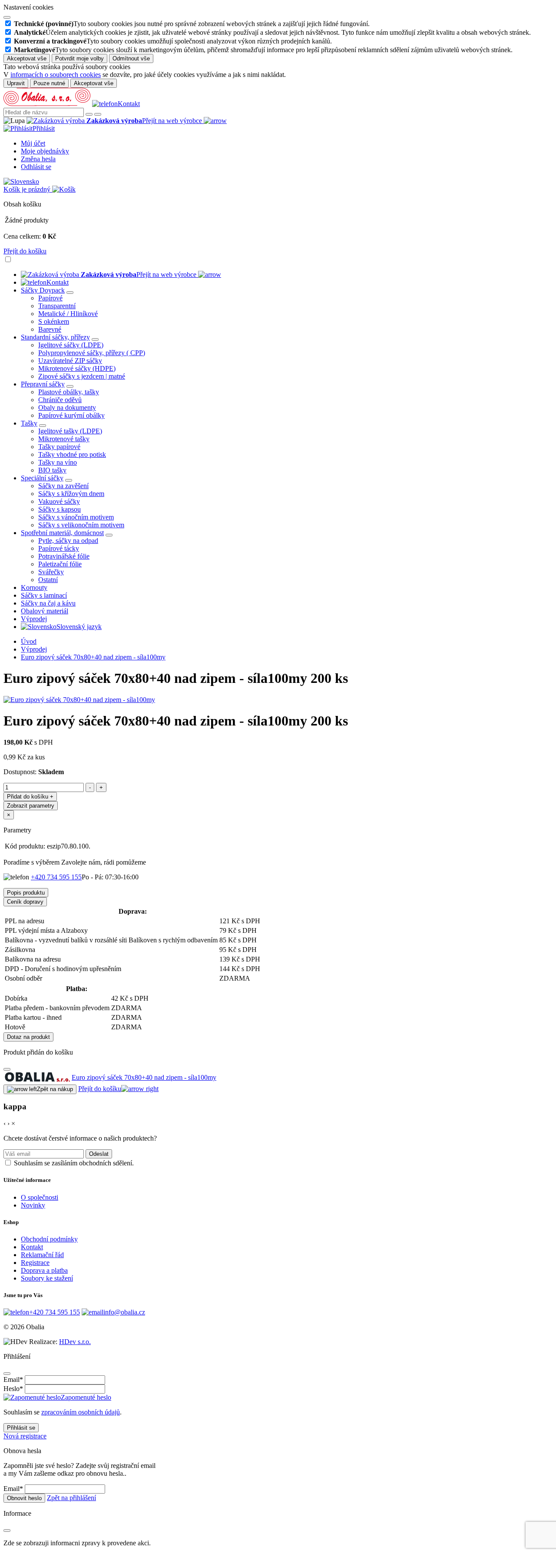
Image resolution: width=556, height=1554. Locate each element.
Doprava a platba (44, 1270)
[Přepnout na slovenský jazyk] (21, 181)
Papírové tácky (58, 548)
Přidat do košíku (30, 796)
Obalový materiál (44, 611)
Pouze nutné (49, 83)
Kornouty (34, 587)
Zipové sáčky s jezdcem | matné (81, 376)
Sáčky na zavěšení (63, 485)
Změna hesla (38, 159)
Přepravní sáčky (43, 384)
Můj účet (33, 143)
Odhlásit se (36, 166)
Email (13, 1379)
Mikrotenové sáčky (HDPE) (77, 368)
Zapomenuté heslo (86, 1397)
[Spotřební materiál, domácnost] (109, 535)
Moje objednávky (45, 151)
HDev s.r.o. (75, 1341)
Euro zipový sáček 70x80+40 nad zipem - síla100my (93, 657)
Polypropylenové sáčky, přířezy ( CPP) (91, 352)
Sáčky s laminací (44, 595)
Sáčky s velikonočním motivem (81, 525)
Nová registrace (24, 1436)
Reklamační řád (42, 1254)
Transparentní (57, 305)
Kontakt (129, 103)
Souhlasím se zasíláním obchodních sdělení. (74, 1163)
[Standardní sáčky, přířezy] (95, 339)
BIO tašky (52, 470)
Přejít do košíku (24, 251)
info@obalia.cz (124, 1312)
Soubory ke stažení (47, 1278)
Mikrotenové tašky (63, 439)
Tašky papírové (59, 446)
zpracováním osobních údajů (80, 1412)
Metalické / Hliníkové (68, 313)
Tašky (29, 423)
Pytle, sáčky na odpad (68, 540)
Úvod (28, 641)
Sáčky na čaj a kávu (48, 603)
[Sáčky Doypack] (69, 292)
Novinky (33, 1205)
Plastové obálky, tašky (68, 392)
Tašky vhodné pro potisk (72, 454)
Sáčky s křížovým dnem (71, 493)
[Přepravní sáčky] (69, 386)
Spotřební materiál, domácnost (62, 532)
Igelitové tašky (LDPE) (70, 431)
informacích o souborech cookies (55, 74)
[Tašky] (42, 425)
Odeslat (99, 1154)
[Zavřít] (6, 1069)
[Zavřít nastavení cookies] (6, 17)
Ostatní (48, 579)
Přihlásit (44, 128)
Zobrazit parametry (30, 805)
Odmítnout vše (131, 58)
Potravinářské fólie (63, 556)
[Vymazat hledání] (97, 114)
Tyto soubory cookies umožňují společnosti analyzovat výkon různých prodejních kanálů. (173, 41)
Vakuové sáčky (59, 501)
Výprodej (34, 618)
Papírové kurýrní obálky (71, 415)
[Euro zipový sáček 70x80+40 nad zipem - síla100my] (79, 699)
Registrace (35, 1262)
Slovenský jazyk (79, 626)
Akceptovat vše (26, 58)
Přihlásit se (21, 1427)
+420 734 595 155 (56, 877)
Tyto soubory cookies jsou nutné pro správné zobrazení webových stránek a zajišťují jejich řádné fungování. (192, 23)
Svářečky (51, 572)
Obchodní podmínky (49, 1239)
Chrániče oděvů (60, 399)
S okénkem (53, 321)
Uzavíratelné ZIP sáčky (70, 360)
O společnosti (39, 1197)
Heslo (13, 1388)
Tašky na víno (57, 462)
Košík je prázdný (27, 189)
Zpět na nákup (55, 1089)
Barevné (49, 329)
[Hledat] (89, 114)
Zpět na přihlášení (71, 1497)
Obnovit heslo (24, 1498)
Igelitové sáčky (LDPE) (70, 345)
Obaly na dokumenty (67, 407)
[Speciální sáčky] (68, 480)
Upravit (16, 83)
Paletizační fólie (60, 564)
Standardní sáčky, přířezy (55, 337)
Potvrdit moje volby (79, 58)
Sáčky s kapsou (59, 509)
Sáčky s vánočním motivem (76, 517)
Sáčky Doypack (43, 290)
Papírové (50, 298)
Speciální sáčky (42, 478)
